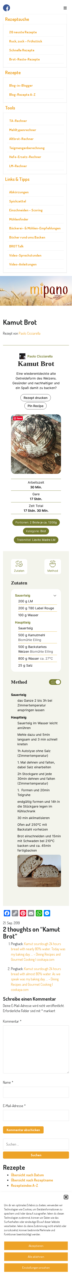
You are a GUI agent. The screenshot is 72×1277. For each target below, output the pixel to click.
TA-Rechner (18, 121)
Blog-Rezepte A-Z (22, 94)
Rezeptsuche (17, 19)
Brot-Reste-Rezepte (24, 59)
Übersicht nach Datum (27, 1175)
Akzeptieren (36, 1246)
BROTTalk (16, 246)
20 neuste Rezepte (23, 32)
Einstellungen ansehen (36, 1267)
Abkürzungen (19, 192)
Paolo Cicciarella (29, 333)
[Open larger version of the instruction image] (39, 871)
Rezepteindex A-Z (24, 1185)
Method (52, 570)
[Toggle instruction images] (55, 682)
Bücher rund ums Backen (27, 237)
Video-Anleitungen (23, 264)
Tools (10, 107)
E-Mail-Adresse (14, 1106)
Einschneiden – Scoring (26, 210)
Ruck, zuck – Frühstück (25, 41)
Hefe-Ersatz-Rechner (25, 157)
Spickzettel (17, 201)
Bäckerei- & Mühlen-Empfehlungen (35, 228)
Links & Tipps (17, 179)
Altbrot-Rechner (21, 139)
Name (8, 1082)
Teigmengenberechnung (27, 148)
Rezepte (13, 72)
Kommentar (12, 1021)
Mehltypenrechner (22, 130)
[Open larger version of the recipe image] (36, 444)
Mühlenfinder (18, 219)
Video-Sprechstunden (25, 255)
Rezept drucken (36, 398)
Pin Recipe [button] (35, 406)
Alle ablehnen (36, 1257)
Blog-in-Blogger (21, 85)
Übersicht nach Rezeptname (32, 1180)
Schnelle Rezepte (21, 50)
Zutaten (19, 570)
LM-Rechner (18, 166)
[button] (66, 1197)
